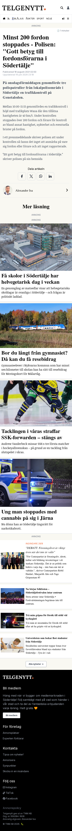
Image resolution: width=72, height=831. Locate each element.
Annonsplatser (11, 732)
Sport (40, 18)
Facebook (11, 798)
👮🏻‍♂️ (18, 18)
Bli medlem (11, 715)
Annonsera (9, 760)
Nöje (49, 18)
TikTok (9, 792)
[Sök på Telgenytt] (62, 8)
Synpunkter (9, 765)
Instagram (11, 787)
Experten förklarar (13, 738)
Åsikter (30, 18)
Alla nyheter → (36, 664)
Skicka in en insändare (16, 771)
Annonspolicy (12, 808)
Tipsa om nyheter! (13, 754)
